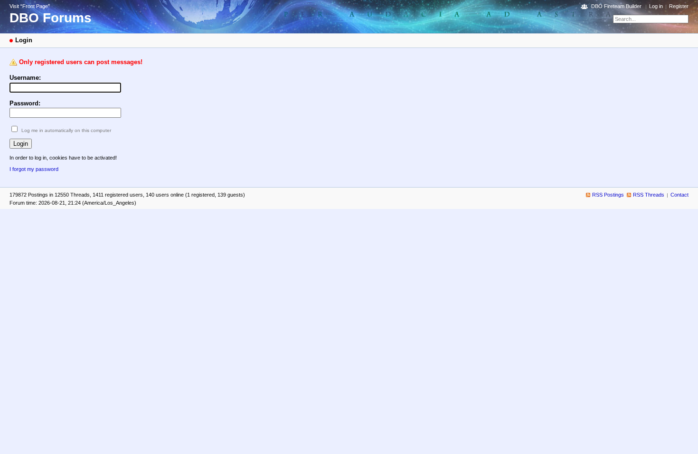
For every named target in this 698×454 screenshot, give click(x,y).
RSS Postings (608, 195)
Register (679, 6)
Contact (679, 195)
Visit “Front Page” (29, 6)
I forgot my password (33, 169)
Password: (24, 103)
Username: (25, 77)
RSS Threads (648, 195)
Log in (656, 6)
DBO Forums (50, 17)
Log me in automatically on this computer (66, 130)
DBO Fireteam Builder (616, 6)
